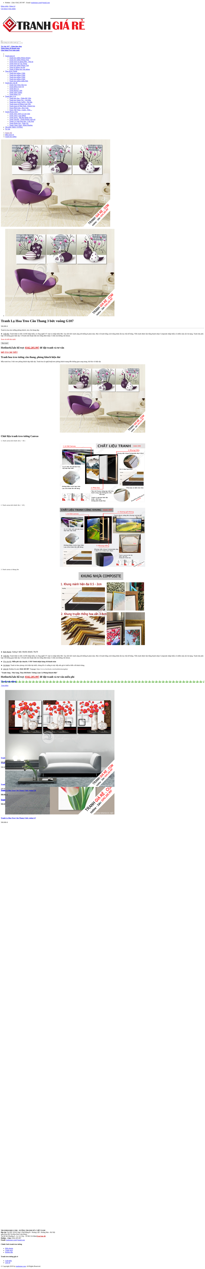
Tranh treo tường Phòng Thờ (19, 65)
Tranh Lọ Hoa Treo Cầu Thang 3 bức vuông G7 (18, 818)
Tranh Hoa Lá (14, 89)
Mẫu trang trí (9, 135)
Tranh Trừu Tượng (15, 92)
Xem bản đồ (41, 1236)
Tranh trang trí (10, 56)
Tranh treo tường (10, 137)
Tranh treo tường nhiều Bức (18, 81)
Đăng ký (12, 6)
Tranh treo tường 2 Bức (17, 75)
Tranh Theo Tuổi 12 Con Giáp (19, 114)
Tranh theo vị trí (10, 96)
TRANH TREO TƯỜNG (14, 127)
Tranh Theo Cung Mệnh (17, 116)
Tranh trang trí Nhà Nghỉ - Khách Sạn (22, 106)
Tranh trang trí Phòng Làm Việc (20, 104)
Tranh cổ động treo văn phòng (19, 69)
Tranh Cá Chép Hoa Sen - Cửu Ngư (21, 121)
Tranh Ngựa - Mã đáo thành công (20, 117)
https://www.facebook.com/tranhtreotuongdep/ (52, 669)
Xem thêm (4, 685)
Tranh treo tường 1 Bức (17, 73)
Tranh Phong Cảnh (15, 90)
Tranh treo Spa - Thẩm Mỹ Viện (20, 98)
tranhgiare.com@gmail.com (40, 3)
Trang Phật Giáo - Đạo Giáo (19, 108)
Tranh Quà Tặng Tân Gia (18, 85)
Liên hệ (7, 1263)
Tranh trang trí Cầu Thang (18, 63)
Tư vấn (7, 129)
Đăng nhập (4, 6)
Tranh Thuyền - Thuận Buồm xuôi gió (22, 119)
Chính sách (9, 1250)
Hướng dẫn (9, 1252)
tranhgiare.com (21, 1266)
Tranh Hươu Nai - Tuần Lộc (19, 123)
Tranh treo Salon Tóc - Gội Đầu (20, 100)
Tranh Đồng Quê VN (16, 87)
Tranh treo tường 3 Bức (17, 77)
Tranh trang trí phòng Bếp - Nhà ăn (21, 62)
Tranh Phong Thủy (11, 112)
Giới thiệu (8, 1261)
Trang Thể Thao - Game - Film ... (20, 110)
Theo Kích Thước (11, 71)
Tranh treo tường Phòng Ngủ (19, 60)
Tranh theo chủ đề (11, 83)
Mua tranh (5, 343)
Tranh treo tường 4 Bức (17, 79)
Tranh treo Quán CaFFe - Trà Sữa (20, 102)
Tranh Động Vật (14, 94)
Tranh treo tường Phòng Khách (19, 58)
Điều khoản (9, 1248)
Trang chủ (8, 133)
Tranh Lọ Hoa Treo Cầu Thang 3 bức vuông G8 (18, 790)
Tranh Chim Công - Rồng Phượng (21, 125)
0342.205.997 (32, 347)
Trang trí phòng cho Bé (17, 67)
